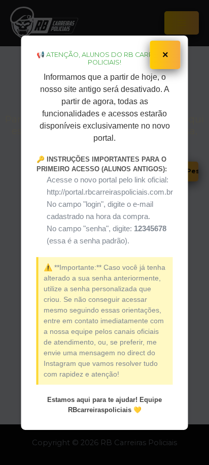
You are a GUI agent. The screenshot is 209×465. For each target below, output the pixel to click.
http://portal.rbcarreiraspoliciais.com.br (110, 192)
